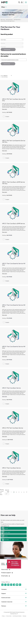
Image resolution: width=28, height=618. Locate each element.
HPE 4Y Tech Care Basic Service (11, 468)
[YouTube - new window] (17, 585)
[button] (8, 63)
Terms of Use (8, 615)
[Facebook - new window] (14, 585)
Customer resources (6, 601)
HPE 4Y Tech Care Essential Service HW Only (13, 305)
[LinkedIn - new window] (2, 585)
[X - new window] (5, 585)
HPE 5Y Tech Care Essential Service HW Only (13, 347)
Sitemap (24, 615)
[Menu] (26, 2)
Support (3, 593)
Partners (3, 606)
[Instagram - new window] (8, 585)
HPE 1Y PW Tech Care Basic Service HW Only (13, 99)
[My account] (22, 2)
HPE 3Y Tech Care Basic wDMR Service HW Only (13, 182)
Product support (7, 532)
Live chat (6, 528)
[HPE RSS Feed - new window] (20, 585)
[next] (26, 492)
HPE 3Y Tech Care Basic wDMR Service (13, 223)
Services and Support (9, 19)
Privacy (3, 615)
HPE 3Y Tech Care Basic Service (11, 388)
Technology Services (17, 19)
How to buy (7, 539)
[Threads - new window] (11, 585)
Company (4, 589)
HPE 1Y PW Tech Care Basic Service (12, 428)
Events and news (5, 597)
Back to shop (3, 19)
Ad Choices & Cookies (17, 615)
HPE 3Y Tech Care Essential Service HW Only (13, 264)
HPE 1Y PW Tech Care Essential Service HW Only (13, 141)
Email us (6, 535)
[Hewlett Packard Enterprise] (4, 2)
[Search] (19, 2)
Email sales (4, 576)
